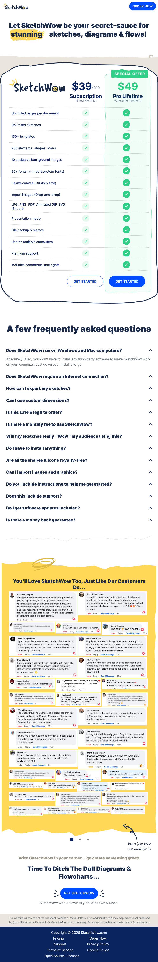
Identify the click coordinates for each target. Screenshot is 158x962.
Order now (142, 6)
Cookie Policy (98, 950)
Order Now (98, 938)
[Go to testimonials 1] (71, 839)
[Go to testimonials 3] (88, 839)
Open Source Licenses (61, 956)
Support (60, 944)
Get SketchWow (79, 893)
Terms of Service (60, 950)
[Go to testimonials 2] (80, 839)
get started (85, 281)
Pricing (58, 938)
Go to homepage (15, 6)
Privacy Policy (98, 944)
